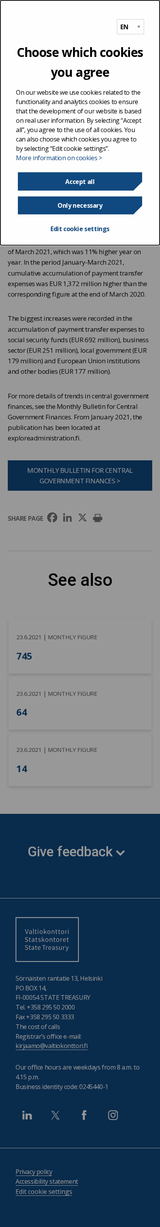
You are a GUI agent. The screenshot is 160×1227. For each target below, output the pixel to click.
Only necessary (79, 205)
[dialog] (80, 123)
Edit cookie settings (80, 229)
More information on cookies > (59, 158)
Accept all (79, 181)
